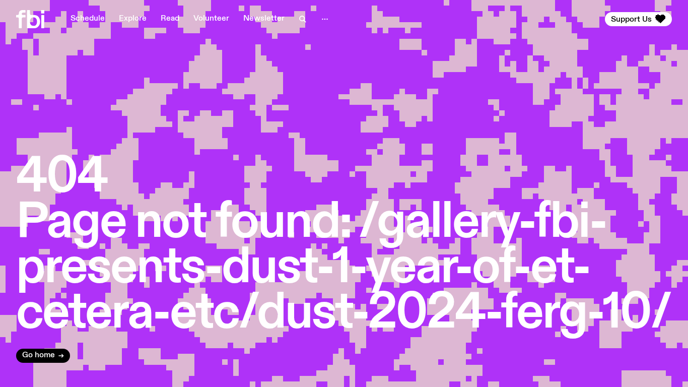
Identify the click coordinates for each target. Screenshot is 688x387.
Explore (133, 19)
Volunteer (211, 19)
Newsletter (264, 19)
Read (170, 19)
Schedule (88, 19)
